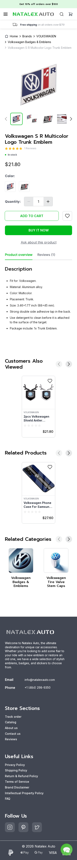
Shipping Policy (16, 770)
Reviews (11, 739)
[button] (66, 849)
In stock (12, 154)
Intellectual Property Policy (24, 793)
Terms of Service (17, 781)
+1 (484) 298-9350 (38, 687)
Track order (13, 716)
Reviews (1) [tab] (46, 255)
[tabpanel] (38, 297)
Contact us (13, 733)
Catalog (10, 722)
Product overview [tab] (18, 255)
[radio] (6, 148)
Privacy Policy (15, 765)
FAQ (7, 798)
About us (11, 728)
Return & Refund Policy (21, 776)
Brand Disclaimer (17, 787)
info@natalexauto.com (40, 679)
